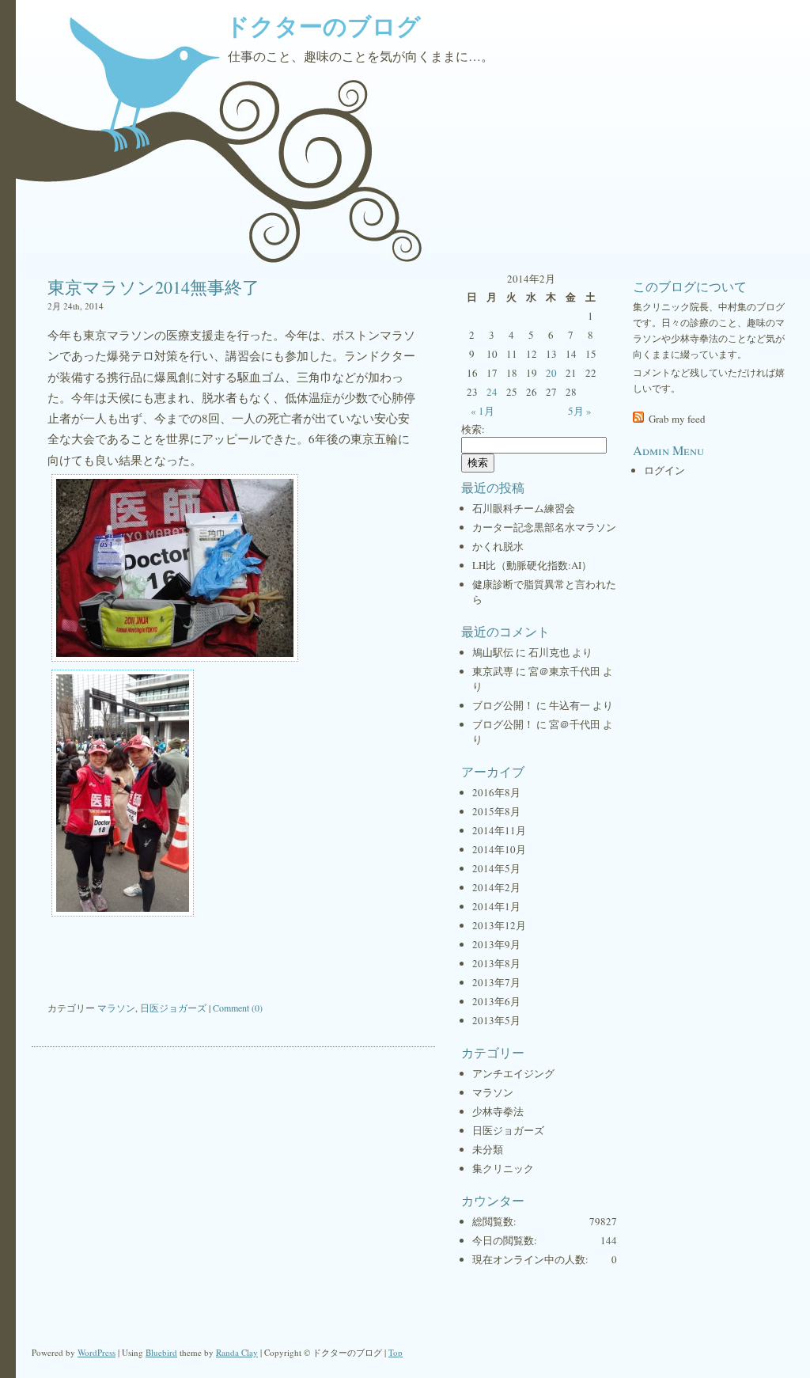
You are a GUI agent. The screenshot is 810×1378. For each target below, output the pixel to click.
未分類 (487, 1149)
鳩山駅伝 (492, 652)
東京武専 (492, 671)
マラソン (116, 1007)
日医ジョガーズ (173, 1007)
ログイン (664, 470)
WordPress (96, 1352)
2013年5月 (496, 1020)
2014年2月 (496, 887)
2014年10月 (499, 849)
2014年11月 (499, 830)
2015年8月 (496, 811)
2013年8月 (496, 963)
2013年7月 (496, 982)
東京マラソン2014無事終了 (153, 286)
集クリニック (503, 1168)
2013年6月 (496, 1001)
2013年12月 (499, 925)
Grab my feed (677, 419)
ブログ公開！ (503, 705)
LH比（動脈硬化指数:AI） (532, 565)
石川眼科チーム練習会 (523, 508)
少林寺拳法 (498, 1111)
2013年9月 (496, 944)
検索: (473, 429)
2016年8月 (496, 792)
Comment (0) (238, 1007)
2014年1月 (496, 906)
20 (551, 373)
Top (395, 1352)
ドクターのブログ (323, 25)
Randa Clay (237, 1352)
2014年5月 (496, 868)
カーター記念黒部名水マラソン (544, 527)
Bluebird (161, 1352)
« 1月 (482, 411)
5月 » (580, 411)
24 (492, 392)
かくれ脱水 (498, 546)
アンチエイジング (513, 1073)
